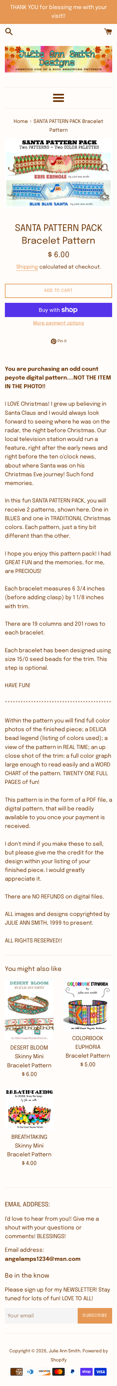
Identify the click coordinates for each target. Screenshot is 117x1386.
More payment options (58, 323)
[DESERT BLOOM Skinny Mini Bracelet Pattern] (29, 1009)
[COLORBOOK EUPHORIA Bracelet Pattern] (87, 1005)
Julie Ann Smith (64, 1351)
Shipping (27, 267)
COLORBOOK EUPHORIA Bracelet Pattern (88, 1047)
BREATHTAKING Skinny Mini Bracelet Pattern (29, 1146)
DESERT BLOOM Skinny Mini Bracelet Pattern (29, 1056)
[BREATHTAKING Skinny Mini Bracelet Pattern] (29, 1109)
